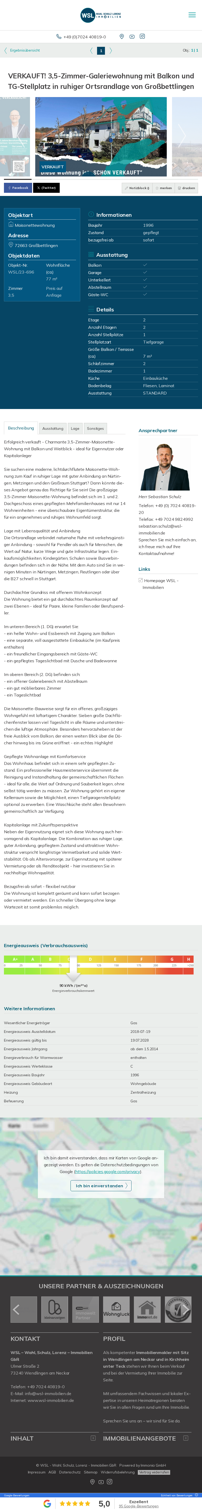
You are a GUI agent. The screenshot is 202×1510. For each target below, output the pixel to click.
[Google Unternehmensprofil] (122, 36)
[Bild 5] (129, 179)
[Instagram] (143, 36)
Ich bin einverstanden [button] (99, 1185)
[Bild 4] (101, 179)
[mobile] (192, 15)
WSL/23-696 (21, 272)
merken (165, 188)
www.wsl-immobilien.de (51, 1400)
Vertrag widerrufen (154, 1472)
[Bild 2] (45, 179)
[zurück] (16, 1309)
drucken (188, 188)
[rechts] (110, 50)
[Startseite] (101, 15)
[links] (91, 50)
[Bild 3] (73, 179)
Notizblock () (139, 188)
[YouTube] (132, 36)
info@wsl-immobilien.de (48, 1393)
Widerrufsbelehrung (118, 1472)
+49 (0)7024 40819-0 (84, 36)
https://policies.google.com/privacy (107, 1171)
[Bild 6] (156, 179)
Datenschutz (70, 1472)
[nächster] (185, 1309)
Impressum (37, 1472)
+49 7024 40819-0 (46, 1386)
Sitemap (91, 1472)
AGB (52, 1472)
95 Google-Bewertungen (139, 1506)
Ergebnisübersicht (24, 50)
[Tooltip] (195, 1495)
